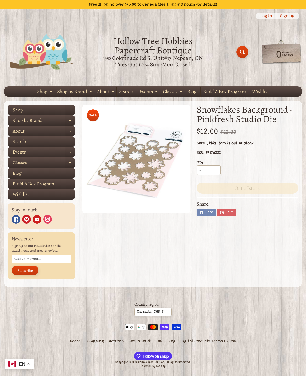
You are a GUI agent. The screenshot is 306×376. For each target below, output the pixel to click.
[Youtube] (37, 219)
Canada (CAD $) (151, 312)
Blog (192, 91)
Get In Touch (140, 341)
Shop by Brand (75, 92)
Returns (116, 341)
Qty (200, 162)
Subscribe (25, 270)
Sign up (287, 16)
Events (149, 92)
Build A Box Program (224, 91)
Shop (45, 92)
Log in (266, 16)
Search (126, 91)
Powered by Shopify (153, 366)
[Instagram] (47, 219)
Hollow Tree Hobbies (151, 362)
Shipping (95, 341)
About (106, 92)
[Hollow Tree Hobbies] (43, 51)
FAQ (159, 341)
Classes (173, 92)
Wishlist (260, 91)
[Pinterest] (26, 219)
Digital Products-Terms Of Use (208, 341)
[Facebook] (16, 219)
